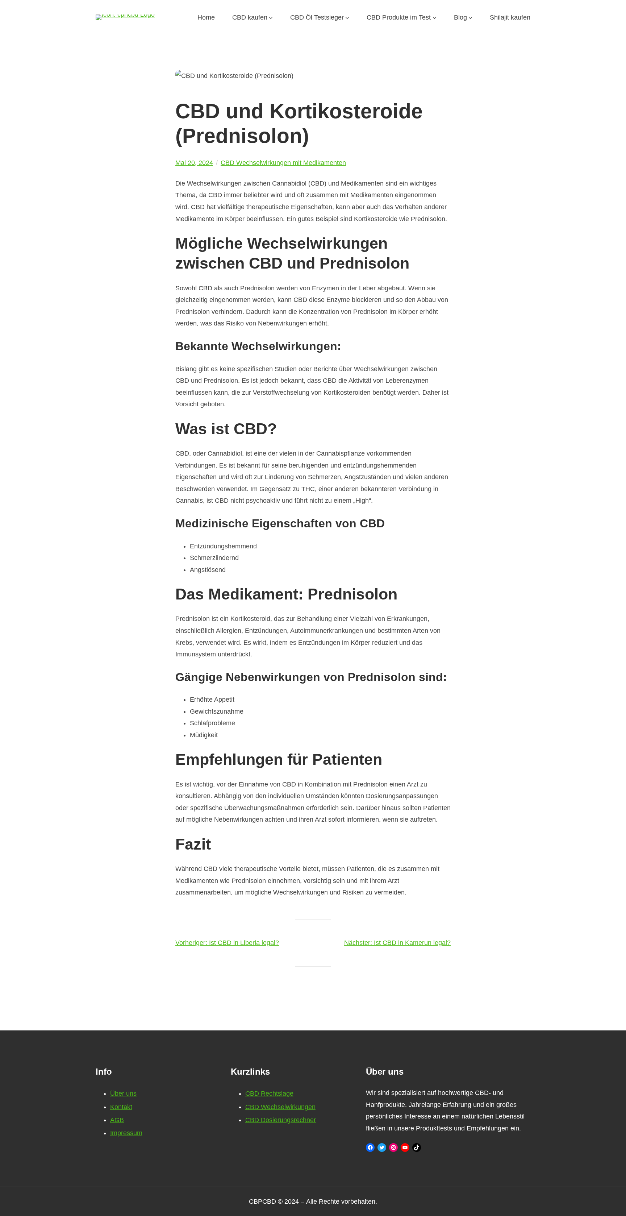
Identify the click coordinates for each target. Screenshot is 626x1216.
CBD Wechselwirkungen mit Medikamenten (283, 162)
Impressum (126, 1133)
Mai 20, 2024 (194, 162)
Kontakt (121, 1107)
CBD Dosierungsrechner (280, 1120)
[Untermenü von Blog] (470, 18)
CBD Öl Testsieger (317, 17)
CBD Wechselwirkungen (280, 1107)
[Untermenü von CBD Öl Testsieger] (347, 18)
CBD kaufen (249, 17)
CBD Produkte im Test (399, 17)
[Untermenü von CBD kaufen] (271, 18)
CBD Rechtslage (269, 1093)
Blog (460, 17)
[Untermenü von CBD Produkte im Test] (435, 18)
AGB (117, 1120)
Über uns (123, 1093)
